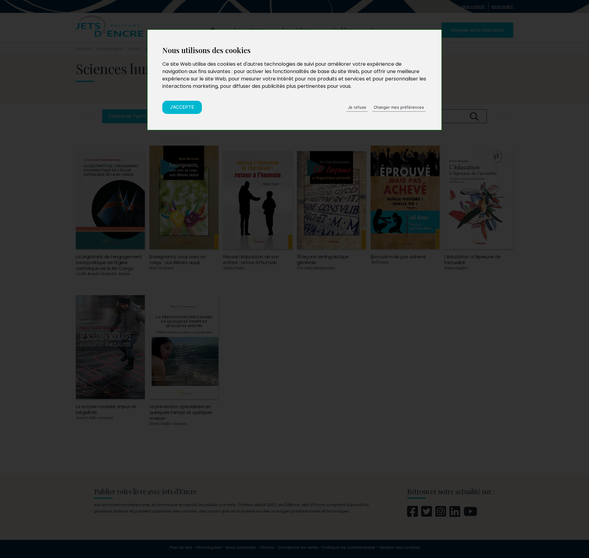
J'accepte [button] (182, 107)
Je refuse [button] (357, 107)
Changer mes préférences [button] (399, 107)
